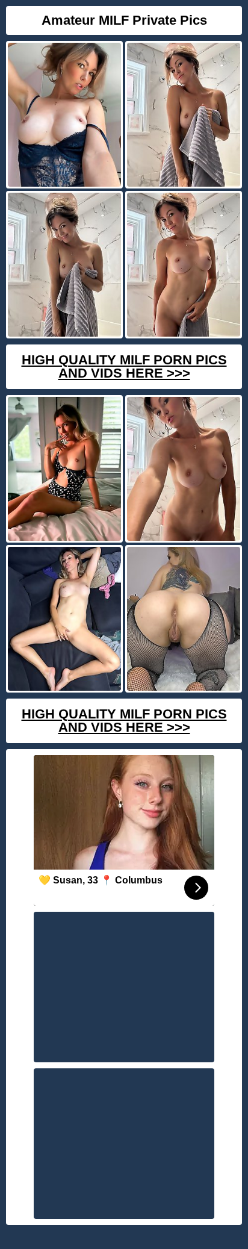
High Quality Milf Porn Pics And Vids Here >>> (124, 366)
